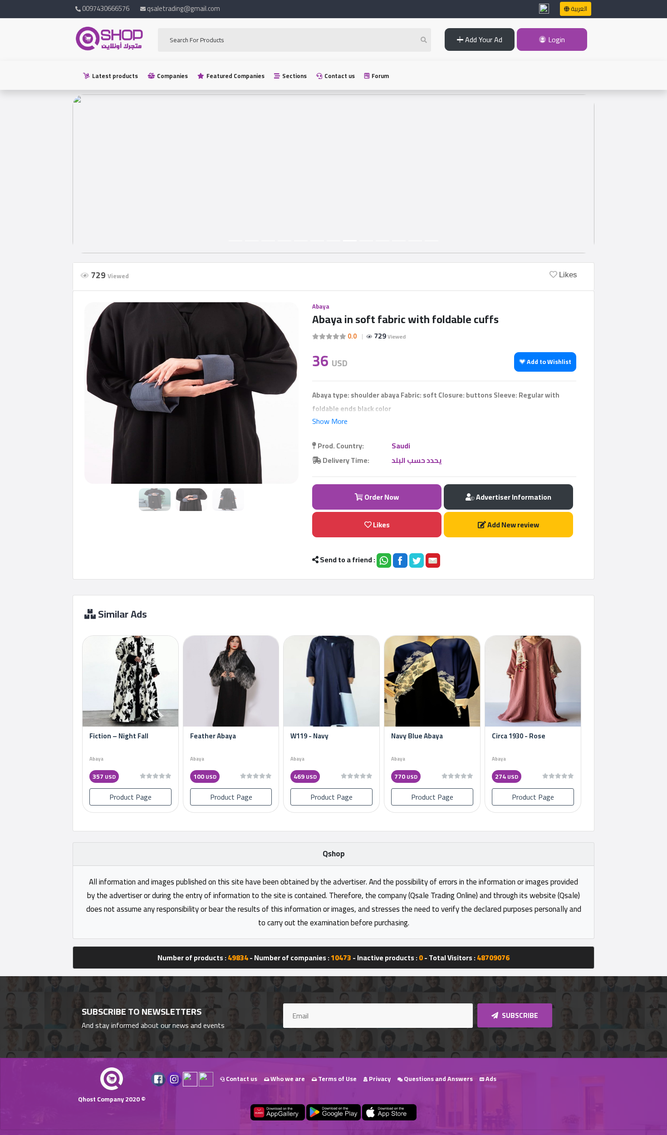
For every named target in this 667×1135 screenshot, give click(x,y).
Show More (330, 421)
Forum (379, 75)
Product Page (130, 797)
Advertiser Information (513, 497)
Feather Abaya (213, 735)
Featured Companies (235, 75)
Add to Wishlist (548, 362)
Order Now (381, 497)
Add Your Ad (482, 39)
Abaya (320, 306)
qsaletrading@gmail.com (183, 8)
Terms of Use (337, 1079)
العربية (578, 9)
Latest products (114, 75)
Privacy (379, 1079)
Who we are (287, 1079)
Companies (172, 75)
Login (555, 39)
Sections (294, 75)
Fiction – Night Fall (118, 735)
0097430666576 (105, 8)
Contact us (339, 75)
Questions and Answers (437, 1079)
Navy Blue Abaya (417, 735)
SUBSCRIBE (519, 1015)
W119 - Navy (309, 735)
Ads (490, 1079)
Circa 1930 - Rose (518, 735)
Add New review (512, 524)
